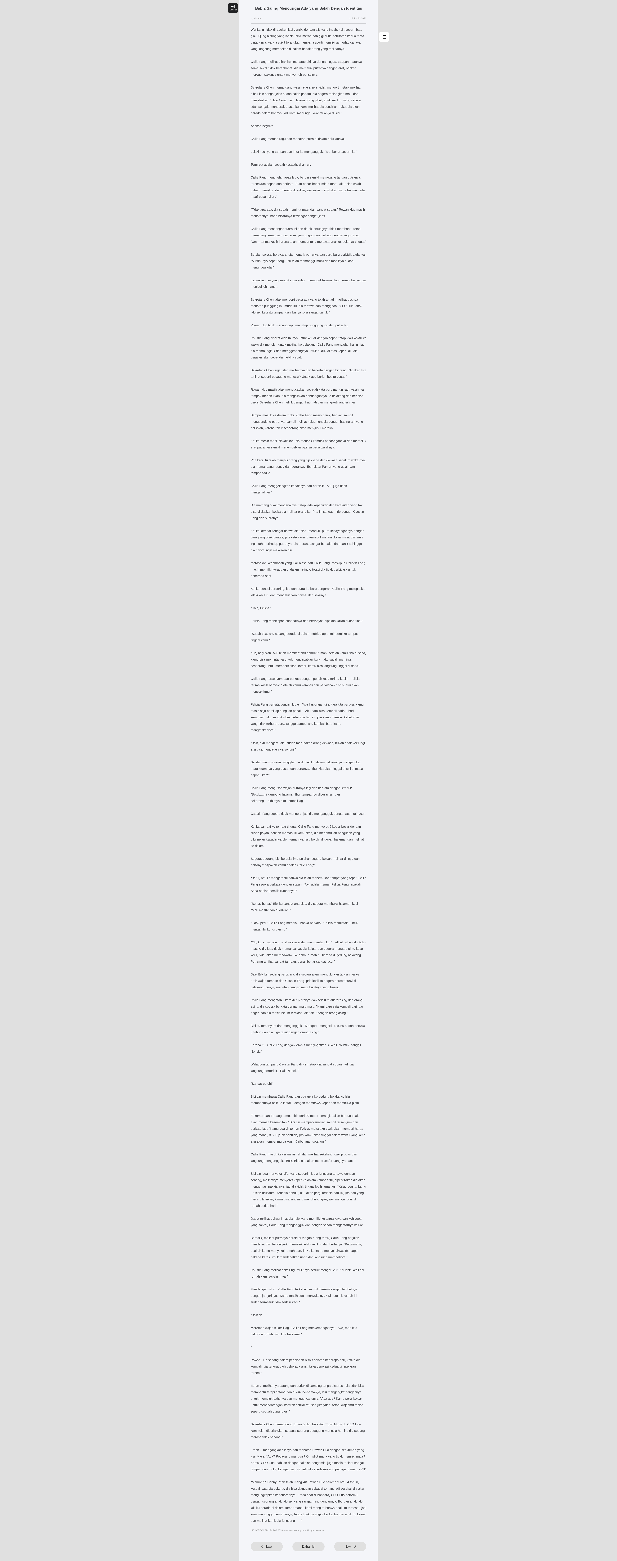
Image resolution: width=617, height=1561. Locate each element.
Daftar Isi (308, 1546)
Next (348, 1546)
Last (269, 1546)
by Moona (256, 18)
